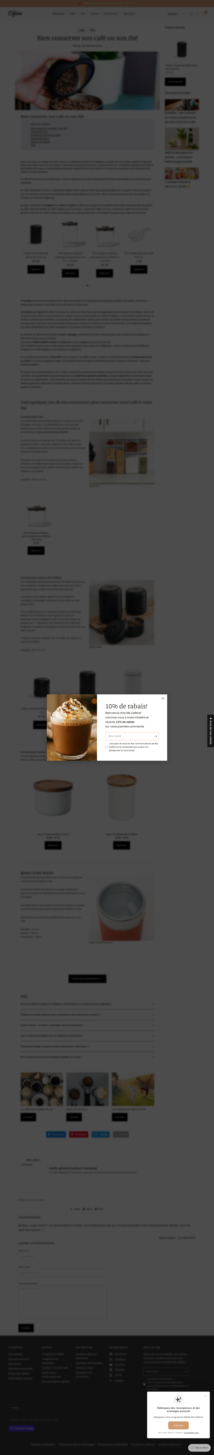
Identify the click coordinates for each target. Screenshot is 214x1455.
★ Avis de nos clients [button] (210, 730)
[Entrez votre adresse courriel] (155, 736)
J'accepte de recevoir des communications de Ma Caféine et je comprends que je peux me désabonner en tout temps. (133, 747)
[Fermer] (163, 698)
